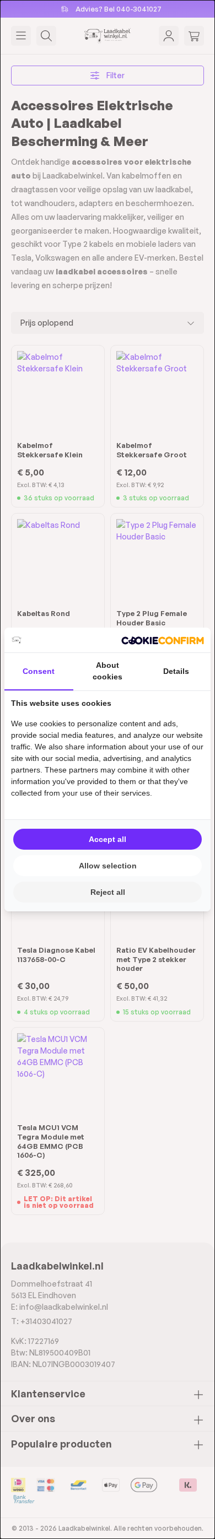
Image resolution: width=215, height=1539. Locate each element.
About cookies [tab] (107, 671)
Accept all (107, 839)
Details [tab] (176, 671)
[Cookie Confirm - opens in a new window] (162, 640)
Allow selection (108, 865)
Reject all (107, 892)
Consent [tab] (39, 671)
